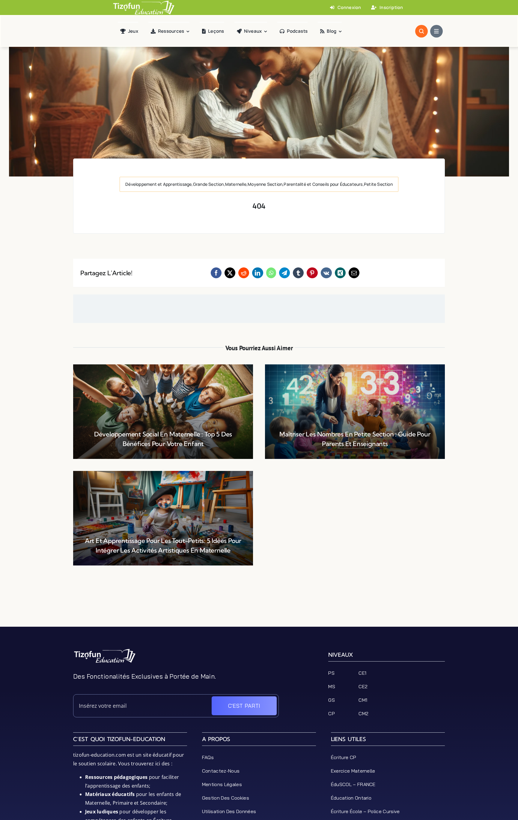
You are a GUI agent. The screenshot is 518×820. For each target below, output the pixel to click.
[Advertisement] (259, 613)
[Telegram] (284, 273)
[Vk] (326, 273)
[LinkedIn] (257, 273)
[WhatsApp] (271, 273)
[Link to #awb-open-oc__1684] (436, 31)
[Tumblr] (298, 273)
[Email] (354, 273)
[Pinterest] (312, 273)
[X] (230, 273)
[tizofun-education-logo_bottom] (104, 650)
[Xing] (340, 273)
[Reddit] (244, 273)
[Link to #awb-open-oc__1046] (421, 31)
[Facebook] (216, 273)
